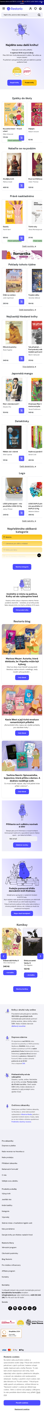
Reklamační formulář (10, 1169)
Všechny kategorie (22, 567)
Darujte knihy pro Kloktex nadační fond (17, 1235)
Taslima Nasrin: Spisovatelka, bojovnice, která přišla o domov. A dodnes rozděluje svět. (22, 778)
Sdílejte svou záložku (10, 1181)
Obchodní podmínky (10, 1253)
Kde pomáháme (8, 1229)
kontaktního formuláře (11, 1292)
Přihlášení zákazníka (9, 1163)
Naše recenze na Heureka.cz (13, 1151)
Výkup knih (6, 1193)
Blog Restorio (7, 1259)
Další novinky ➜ (29, 246)
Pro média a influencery (11, 1265)
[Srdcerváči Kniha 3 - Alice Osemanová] (12, 943)
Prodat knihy (29, 83)
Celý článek (22, 677)
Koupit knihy (14, 83)
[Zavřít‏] (41, 2)
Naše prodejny (7, 1157)
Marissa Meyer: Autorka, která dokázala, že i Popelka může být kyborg (22, 661)
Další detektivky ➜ (28, 466)
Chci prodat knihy (22, 610)
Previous (4, 956)
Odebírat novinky (22, 845)
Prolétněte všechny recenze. (21, 1122)
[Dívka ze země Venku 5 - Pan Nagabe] (32, 943)
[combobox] (22, 14)
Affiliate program (8, 1271)
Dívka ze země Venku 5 (30, 961)
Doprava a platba (9, 1145)
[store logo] (15, 8)
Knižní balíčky (7, 1205)
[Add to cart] (21, 138)
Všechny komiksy (22, 989)
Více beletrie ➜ (29, 366)
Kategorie (5, 1211)
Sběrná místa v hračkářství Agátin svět (17, 1223)
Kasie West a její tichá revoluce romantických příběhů (22, 721)
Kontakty (5, 1277)
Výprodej (5, 1217)
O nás (4, 1175)
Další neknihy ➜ (29, 521)
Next (40, 956)
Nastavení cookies (22, 1409)
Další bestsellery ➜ (27, 309)
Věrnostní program (9, 1247)
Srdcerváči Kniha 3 (11, 960)
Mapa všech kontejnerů (22, 913)
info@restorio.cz (9, 1295)
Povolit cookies (22, 1403)
